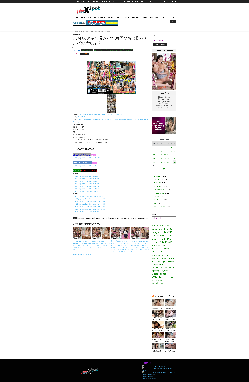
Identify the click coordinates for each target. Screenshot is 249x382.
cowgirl (155, 239)
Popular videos (158, 200)
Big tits (168, 229)
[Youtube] (175, 1)
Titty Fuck (164, 271)
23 (175, 158)
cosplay (170, 235)
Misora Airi (98, 50)
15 (171, 155)
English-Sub (157, 183)
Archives (154, 214)
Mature (140, 119)
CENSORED (81, 119)
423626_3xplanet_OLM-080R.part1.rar (86, 176)
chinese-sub (155, 235)
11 (157, 155)
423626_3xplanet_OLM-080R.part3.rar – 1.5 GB (89, 201)
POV (154, 261)
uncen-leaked (159, 274)
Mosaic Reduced (159, 193)
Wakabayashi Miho (126, 50)
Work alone (159, 283)
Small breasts (169, 268)
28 (168, 162)
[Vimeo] (172, 1)
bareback (154, 229)
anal (168, 225)
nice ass (164, 258)
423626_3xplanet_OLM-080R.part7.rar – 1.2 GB (89, 212)
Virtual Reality (155, 280)
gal (162, 248)
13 (165, 155)
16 (175, 155)
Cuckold (155, 242)
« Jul (163, 169)
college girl (163, 235)
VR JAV (156, 203)
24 (154, 162)
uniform (173, 277)
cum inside (166, 242)
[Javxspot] (88, 9)
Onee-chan (170, 258)
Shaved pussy (163, 264)
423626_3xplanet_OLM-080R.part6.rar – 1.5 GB (89, 209)
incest (165, 252)
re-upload (171, 261)
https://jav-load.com (148, 374)
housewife (157, 252)
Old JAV (156, 196)
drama (158, 245)
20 (165, 158)
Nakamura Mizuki (110, 50)
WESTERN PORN (159, 207)
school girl (155, 264)
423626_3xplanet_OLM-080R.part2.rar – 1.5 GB (89, 199)
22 (171, 158)
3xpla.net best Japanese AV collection (162, 372)
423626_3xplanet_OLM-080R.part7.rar (86, 191)
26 (161, 162)
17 (154, 158)
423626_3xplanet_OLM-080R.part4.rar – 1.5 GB (89, 204)
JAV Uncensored (159, 190)
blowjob (155, 232)
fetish (158, 248)
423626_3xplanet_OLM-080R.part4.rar (86, 184)
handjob (166, 248)
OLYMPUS (84, 54)
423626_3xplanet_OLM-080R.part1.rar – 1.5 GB (88, 196)
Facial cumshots (167, 245)
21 (168, 158)
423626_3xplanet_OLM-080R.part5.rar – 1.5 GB (89, 206)
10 (154, 155)
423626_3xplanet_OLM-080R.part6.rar (86, 189)
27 (165, 162)
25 (157, 162)
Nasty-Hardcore (125, 218)
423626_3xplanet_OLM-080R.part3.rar (86, 181)
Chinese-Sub (158, 179)
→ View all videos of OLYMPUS (82, 254)
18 (157, 158)
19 (161, 158)
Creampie (165, 238)
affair (153, 225)
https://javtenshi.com (149, 376)
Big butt (161, 229)
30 (175, 162)
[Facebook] (164, 1)
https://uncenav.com (149, 378)
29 (171, 162)
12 (161, 155)
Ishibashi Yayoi (86, 50)
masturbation (156, 255)
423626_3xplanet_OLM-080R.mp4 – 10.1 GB (88, 158)
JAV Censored (76, 31)
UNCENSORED (161, 277)
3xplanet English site (159, 366)
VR (161, 280)
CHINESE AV (158, 176)
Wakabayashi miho (143, 218)
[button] (174, 17)
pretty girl (161, 261)
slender (155, 268)
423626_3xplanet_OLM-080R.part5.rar (86, 186)
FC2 (153, 248)
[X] (170, 1)
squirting (155, 271)
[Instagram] (167, 1)
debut (153, 245)
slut (161, 268)
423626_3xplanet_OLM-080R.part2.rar (86, 179)
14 (168, 155)
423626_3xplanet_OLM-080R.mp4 (84, 166)
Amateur (161, 225)
